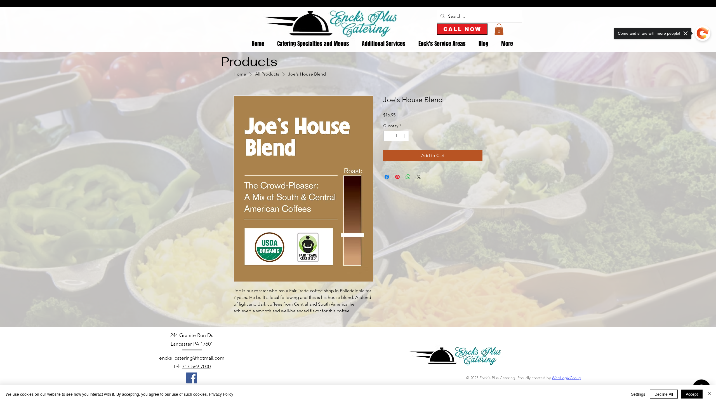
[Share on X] (418, 177)
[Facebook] (191, 377)
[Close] (709, 394)
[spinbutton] (396, 136)
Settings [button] (638, 394)
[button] (499, 29)
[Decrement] (387, 136)
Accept (692, 394)
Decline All (663, 394)
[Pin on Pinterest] (397, 177)
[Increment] (404, 136)
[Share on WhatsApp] (408, 177)
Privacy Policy (221, 394)
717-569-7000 (196, 367)
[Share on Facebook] (386, 177)
